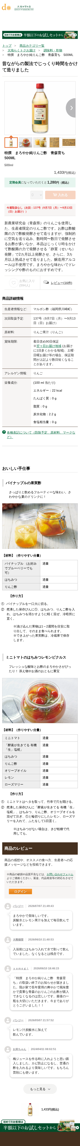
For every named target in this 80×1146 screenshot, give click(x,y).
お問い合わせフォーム (60, 874)
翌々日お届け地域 (48, 346)
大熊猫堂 (18, 939)
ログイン (20, 891)
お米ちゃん (19, 1049)
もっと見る (38, 1089)
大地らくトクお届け (22, 50)
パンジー (18, 906)
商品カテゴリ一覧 (32, 45)
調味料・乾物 (53, 50)
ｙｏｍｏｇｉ (21, 968)
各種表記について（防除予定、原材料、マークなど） (41, 435)
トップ (7, 45)
